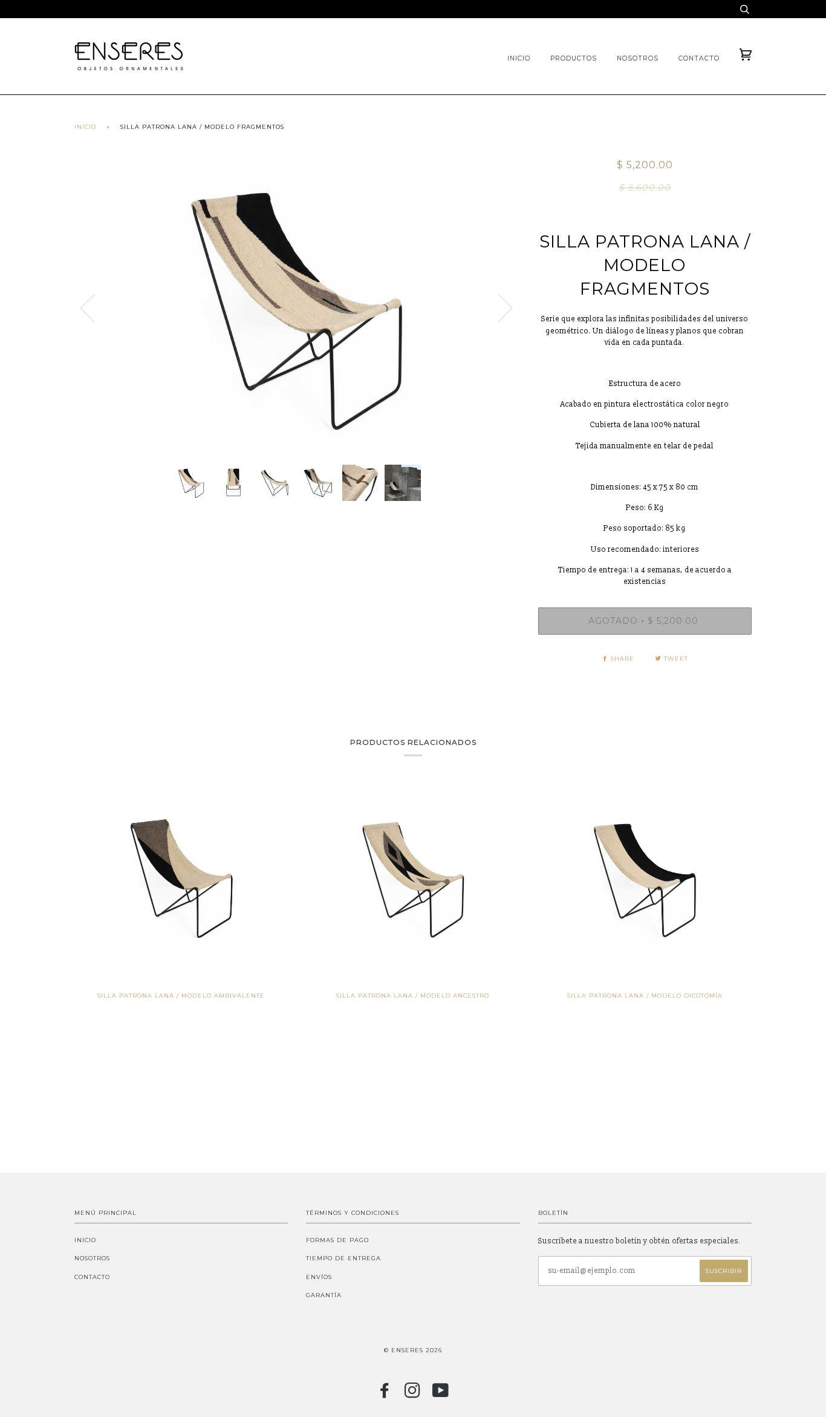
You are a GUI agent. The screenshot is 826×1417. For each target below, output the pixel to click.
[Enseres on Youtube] (440, 1394)
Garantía (324, 1295)
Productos (573, 58)
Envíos (319, 1277)
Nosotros (638, 58)
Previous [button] (94, 307)
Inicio (518, 58)
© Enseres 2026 (413, 1350)
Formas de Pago (337, 1240)
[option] (297, 307)
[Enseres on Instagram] (413, 1394)
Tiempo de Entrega (343, 1258)
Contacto (699, 58)
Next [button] (498, 307)
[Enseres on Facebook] (385, 1394)
